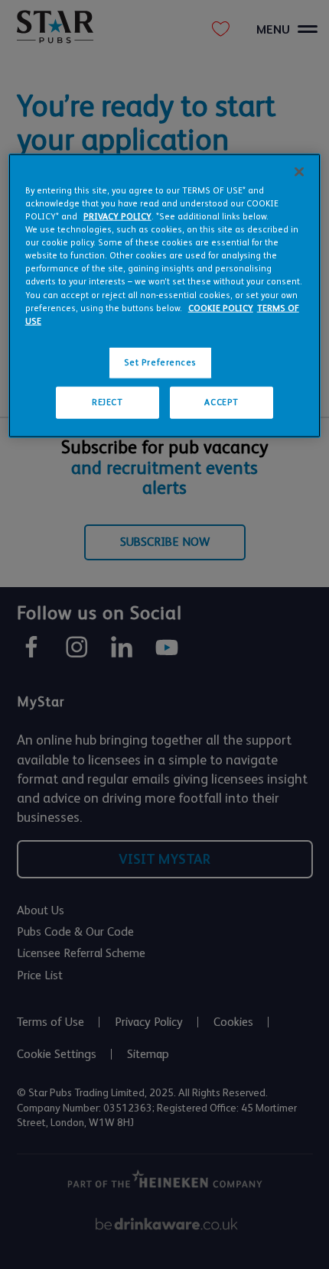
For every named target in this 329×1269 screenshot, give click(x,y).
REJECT (107, 402)
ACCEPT (221, 402)
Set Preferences (160, 362)
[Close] (299, 172)
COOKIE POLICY (220, 308)
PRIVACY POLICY (117, 217)
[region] (164, 296)
